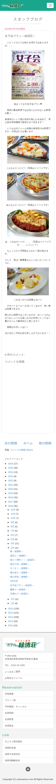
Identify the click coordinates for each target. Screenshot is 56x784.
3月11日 (14, 581)
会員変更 (9, 719)
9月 (13, 522)
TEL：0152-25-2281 (15, 665)
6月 (13, 535)
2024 (11, 472)
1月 (13, 603)
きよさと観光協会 (13, 741)
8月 (13, 526)
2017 (11, 502)
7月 (13, 530)
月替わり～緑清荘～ (20, 593)
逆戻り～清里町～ (19, 555)
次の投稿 (11, 443)
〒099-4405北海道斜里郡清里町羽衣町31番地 (21, 657)
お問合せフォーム (13, 678)
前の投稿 (45, 443)
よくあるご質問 (12, 671)
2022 (11, 480)
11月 (13, 514)
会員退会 (9, 725)
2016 (11, 506)
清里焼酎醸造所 (12, 760)
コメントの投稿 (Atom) (21, 450)
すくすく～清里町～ (20, 568)
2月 (13, 599)
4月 (13, 543)
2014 (11, 612)
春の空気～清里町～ (20, 577)
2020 (11, 489)
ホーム (28, 443)
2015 (11, 608)
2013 (11, 617)
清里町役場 (10, 747)
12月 (13, 509)
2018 (11, 497)
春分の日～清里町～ (20, 564)
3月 (13, 548)
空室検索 (9, 694)
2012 (11, 621)
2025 (11, 468)
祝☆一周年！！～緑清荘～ (23, 560)
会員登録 (9, 713)
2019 (11, 493)
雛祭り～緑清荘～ (19, 589)
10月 (13, 518)
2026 (11, 463)
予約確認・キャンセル (16, 706)
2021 (11, 485)
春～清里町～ (16, 551)
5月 (13, 539)
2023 (11, 476)
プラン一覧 (10, 700)
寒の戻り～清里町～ (20, 572)
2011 (10, 625)
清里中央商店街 (12, 754)
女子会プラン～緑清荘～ (22, 585)
